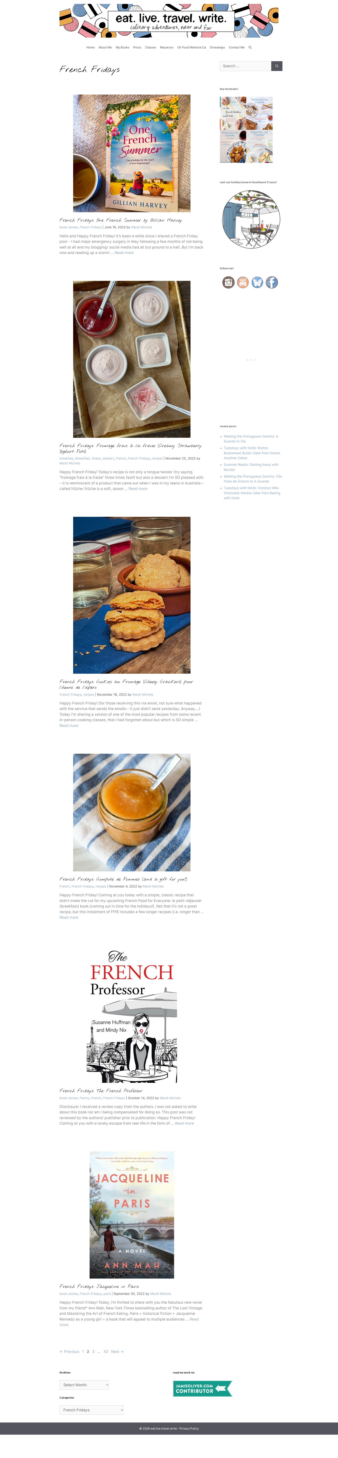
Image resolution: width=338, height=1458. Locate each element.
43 (106, 1351)
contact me (237, 47)
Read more (124, 252)
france (84, 1098)
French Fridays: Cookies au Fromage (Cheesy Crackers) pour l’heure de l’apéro (126, 685)
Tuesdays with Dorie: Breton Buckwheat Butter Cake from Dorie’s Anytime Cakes (252, 453)
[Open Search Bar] (250, 47)
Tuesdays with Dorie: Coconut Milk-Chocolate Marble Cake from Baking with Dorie (252, 493)
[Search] (276, 66)
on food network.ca (191, 47)
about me (105, 47)
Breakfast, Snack (88, 458)
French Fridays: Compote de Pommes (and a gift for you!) (123, 879)
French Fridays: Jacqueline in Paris (99, 1287)
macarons (166, 47)
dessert (108, 458)
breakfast (66, 458)
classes (150, 47)
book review (68, 227)
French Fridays (91, 227)
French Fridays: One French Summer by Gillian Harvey (120, 220)
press (137, 47)
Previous (69, 1351)
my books (122, 47)
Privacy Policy (189, 1428)
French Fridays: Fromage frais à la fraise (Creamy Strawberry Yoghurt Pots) (130, 449)
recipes (157, 458)
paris (107, 1294)
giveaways (217, 47)
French (121, 458)
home (90, 47)
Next (117, 1351)
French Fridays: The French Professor (100, 1091)
